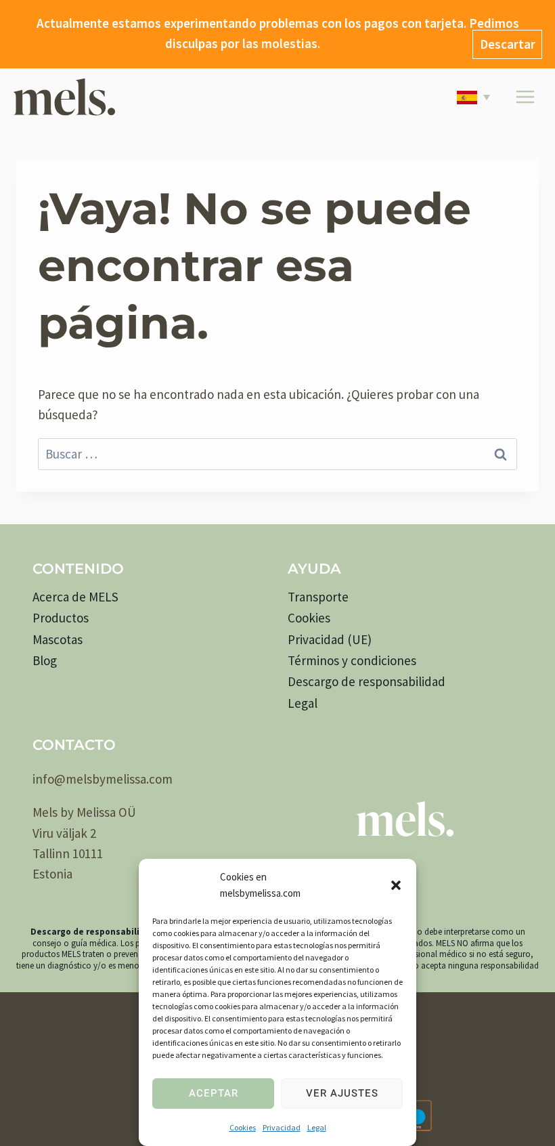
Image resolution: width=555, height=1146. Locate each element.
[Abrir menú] (524, 97)
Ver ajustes (342, 1093)
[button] (396, 885)
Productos (60, 618)
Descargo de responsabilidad (366, 681)
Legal (316, 1127)
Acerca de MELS (75, 597)
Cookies (242, 1127)
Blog (44, 660)
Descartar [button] (507, 44)
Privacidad (282, 1127)
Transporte (318, 597)
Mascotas (57, 639)
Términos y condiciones (352, 660)
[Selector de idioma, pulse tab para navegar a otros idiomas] (476, 97)
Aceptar (213, 1093)
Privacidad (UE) (330, 639)
